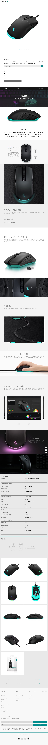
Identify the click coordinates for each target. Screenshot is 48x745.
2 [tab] (21, 49)
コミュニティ (32, 691)
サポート (3, 691)
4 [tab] (24, 49)
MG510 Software (18, 683)
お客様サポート (4, 695)
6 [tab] (28, 49)
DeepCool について (19, 695)
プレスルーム (31, 698)
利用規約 (15, 729)
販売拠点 (17, 700)
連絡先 (17, 698)
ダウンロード (37, 679)
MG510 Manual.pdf (19, 679)
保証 (2, 701)
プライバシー (20, 729)
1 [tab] (19, 49)
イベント (31, 695)
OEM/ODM (44, 691)
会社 (17, 691)
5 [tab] (26, 49)
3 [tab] (23, 49)
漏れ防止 (2, 707)
